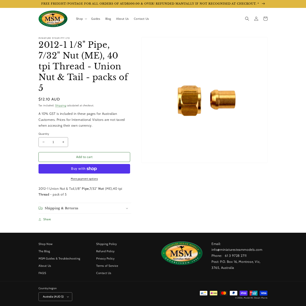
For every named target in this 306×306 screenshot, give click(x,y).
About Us (45, 266)
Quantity (44, 133)
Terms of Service (107, 266)
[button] (81, 18)
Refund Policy (105, 251)
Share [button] (47, 219)
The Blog (44, 251)
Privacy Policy (105, 258)
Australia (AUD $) (53, 296)
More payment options (84, 178)
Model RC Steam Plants (255, 297)
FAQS (42, 273)
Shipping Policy (106, 244)
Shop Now (46, 244)
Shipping (60, 105)
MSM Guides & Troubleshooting (59, 258)
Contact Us (103, 273)
